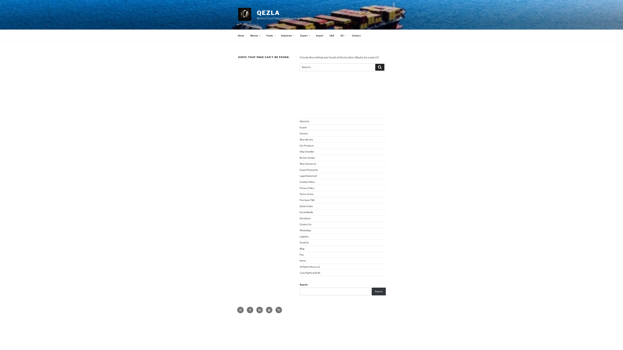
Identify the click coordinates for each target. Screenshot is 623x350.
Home (241, 35)
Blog (302, 248)
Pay (302, 254)
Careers (304, 133)
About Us (304, 121)
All (341, 35)
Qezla (268, 12)
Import (319, 35)
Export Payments (309, 170)
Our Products (307, 145)
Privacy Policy (307, 188)
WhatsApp (305, 230)
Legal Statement (308, 176)
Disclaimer (305, 218)
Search (303, 284)
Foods (269, 35)
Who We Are (306, 139)
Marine (254, 35)
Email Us (304, 242)
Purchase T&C (307, 200)
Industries (286, 35)
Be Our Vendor (307, 157)
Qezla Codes (306, 206)
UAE (332, 35)
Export (304, 35)
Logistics (304, 236)
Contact (356, 35)
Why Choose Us (308, 163)
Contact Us (305, 224)
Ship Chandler (307, 151)
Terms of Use (306, 194)
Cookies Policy (307, 182)
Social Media (306, 212)
